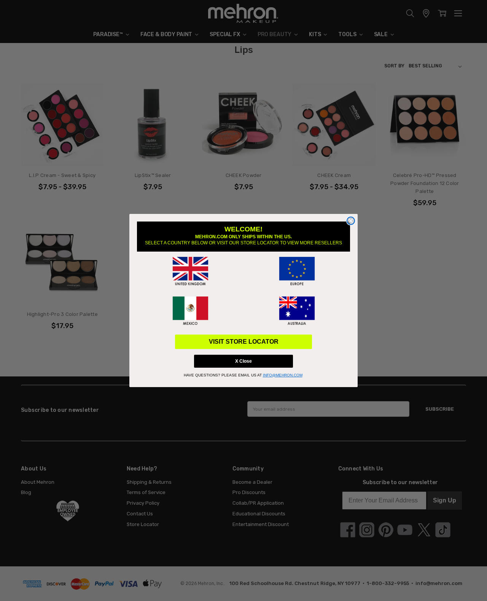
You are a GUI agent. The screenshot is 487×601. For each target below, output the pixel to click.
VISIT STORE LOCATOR (244, 341)
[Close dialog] (351, 221)
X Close (243, 361)
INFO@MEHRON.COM (282, 375)
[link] (190, 271)
